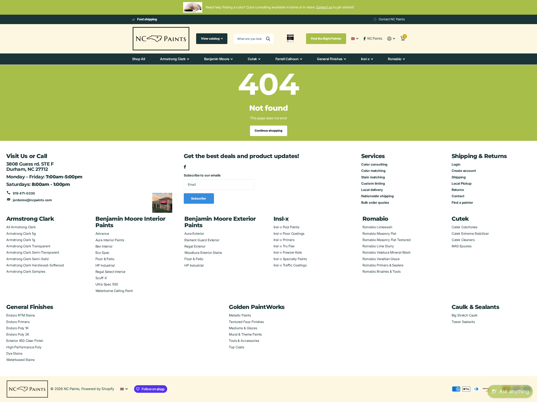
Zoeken (268, 39)
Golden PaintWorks (256, 306)
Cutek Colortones (465, 227)
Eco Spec (102, 253)
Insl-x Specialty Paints (290, 259)
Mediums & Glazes (243, 328)
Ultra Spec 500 (106, 284)
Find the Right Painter (326, 38)
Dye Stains (14, 353)
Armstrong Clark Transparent (28, 246)
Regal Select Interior (110, 272)
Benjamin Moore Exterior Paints (220, 222)
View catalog (210, 38)
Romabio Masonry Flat (379, 234)
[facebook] (185, 167)
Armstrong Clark (173, 59)
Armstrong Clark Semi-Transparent (32, 252)
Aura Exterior (194, 234)
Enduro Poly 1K (17, 328)
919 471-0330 (24, 193)
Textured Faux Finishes (246, 322)
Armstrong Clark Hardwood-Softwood (35, 265)
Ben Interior (104, 246)
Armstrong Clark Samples (25, 272)
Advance (102, 234)
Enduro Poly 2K (17, 334)
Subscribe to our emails (202, 175)
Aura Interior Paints (109, 240)
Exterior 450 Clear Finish (24, 341)
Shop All (138, 59)
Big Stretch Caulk (465, 315)
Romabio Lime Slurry (378, 246)
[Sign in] (391, 38)
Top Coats (236, 347)
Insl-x (365, 59)
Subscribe (198, 198)
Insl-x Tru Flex (284, 246)
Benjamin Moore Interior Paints (130, 222)
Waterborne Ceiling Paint (114, 291)
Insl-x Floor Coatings (289, 234)
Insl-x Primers (284, 240)
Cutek (252, 59)
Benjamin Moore (216, 59)
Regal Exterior (195, 246)
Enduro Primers (18, 322)
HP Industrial (105, 265)
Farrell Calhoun (287, 59)
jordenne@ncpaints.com (32, 200)
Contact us (324, 7)
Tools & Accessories (244, 341)
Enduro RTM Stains (20, 315)
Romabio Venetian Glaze (381, 259)
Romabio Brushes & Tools (381, 272)
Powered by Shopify (97, 389)
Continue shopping (268, 130)
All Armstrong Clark (21, 227)
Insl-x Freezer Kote (288, 252)
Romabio (394, 59)
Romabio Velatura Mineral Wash (386, 252)
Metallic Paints (240, 315)
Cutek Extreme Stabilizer (470, 234)
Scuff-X (101, 278)
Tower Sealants (463, 322)
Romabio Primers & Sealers (382, 265)
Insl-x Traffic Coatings (290, 265)
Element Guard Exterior (201, 240)
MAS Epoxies (462, 246)
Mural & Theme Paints (245, 334)
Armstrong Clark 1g (20, 240)
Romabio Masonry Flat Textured (386, 240)
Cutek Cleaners (463, 240)
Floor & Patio (104, 259)
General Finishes (330, 59)
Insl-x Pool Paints (286, 227)
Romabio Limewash (377, 227)
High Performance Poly (24, 347)
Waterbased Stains (20, 360)
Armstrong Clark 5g (21, 234)
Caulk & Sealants (475, 306)
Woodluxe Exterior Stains (203, 253)
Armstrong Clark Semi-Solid (27, 259)
